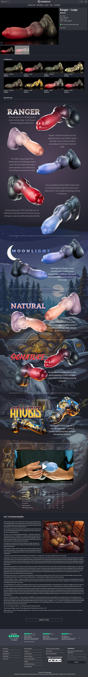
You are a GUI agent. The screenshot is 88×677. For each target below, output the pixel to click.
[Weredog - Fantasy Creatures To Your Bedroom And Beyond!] (44, 1)
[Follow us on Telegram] (59, 660)
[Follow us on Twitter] (50, 660)
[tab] (25, 489)
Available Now (31, 5)
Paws (51, 5)
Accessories (57, 5)
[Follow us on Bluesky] (53, 660)
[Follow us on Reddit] (56, 660)
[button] (5, 2)
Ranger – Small (28, 74)
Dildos (46, 5)
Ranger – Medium (9, 74)
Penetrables (40, 5)
